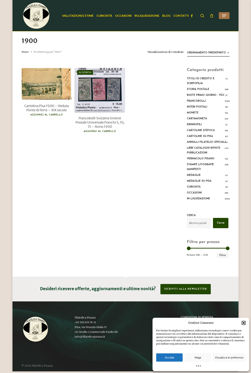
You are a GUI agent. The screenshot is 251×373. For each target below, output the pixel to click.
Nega (198, 357)
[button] (243, 323)
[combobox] (208, 53)
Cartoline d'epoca (201, 130)
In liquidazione (198, 198)
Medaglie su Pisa (199, 181)
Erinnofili (194, 124)
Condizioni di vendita (197, 317)
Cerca (191, 215)
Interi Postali (197, 107)
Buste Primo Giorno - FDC (206, 95)
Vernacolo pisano (200, 158)
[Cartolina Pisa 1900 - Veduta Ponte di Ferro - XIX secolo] (46, 84)
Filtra (222, 255)
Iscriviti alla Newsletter (185, 289)
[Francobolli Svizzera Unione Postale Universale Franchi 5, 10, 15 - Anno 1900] (100, 90)
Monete (192, 112)
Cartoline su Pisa (200, 136)
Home (25, 51)
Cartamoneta (197, 118)
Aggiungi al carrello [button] (46, 115)
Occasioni (194, 192)
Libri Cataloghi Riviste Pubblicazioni (203, 150)
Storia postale (198, 89)
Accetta (169, 357)
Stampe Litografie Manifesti (200, 167)
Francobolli (196, 101)
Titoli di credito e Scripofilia (200, 81)
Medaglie (194, 175)
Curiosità (194, 187)
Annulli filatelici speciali (206, 142)
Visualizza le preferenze (229, 357)
